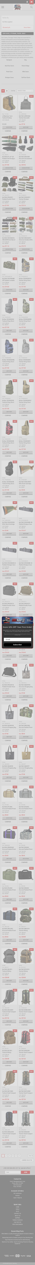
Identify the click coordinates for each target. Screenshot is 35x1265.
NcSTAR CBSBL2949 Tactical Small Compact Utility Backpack (9, 1133)
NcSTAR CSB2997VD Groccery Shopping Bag (9, 726)
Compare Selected (27, 1160)
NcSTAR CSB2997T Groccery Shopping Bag (26, 767)
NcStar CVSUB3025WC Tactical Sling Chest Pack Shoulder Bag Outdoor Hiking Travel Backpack (25, 320)
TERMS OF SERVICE (18, 1220)
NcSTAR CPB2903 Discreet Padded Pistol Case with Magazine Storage (25, 889)
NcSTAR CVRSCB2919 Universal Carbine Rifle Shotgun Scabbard (26, 239)
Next (30, 1155)
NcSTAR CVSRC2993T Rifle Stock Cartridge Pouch (25, 483)
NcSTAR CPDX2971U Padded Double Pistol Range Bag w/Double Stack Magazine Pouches (8, 605)
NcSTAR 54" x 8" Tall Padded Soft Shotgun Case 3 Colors (8, 158)
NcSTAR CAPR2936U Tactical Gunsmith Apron (24, 117)
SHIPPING (17, 1218)
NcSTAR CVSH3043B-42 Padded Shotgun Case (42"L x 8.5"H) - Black (9, 564)
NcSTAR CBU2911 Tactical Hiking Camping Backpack (7, 970)
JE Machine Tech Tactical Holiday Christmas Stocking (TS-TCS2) (8, 117)
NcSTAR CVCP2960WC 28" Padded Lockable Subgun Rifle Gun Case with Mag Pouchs (9, 280)
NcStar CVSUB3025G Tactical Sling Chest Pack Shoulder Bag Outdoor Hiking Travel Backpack (8, 401)
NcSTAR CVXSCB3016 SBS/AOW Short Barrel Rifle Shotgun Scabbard (8, 239)
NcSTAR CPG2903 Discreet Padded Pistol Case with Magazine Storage (9, 889)
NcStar (20, 112)
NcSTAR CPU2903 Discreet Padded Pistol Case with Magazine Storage (25, 808)
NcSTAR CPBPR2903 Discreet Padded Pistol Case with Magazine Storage (9, 848)
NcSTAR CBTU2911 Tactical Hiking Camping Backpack (24, 970)
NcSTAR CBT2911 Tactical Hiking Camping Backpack (7, 1052)
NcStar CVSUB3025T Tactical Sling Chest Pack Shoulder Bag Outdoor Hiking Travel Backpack (25, 442)
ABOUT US (17, 1215)
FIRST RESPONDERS (17, 1224)
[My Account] (27, 2)
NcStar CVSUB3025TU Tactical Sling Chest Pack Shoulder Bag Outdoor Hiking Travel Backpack (25, 280)
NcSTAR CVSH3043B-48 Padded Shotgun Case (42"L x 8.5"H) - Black (25, 523)
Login (14, 1197)
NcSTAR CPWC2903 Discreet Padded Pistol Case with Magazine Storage (25, 727)
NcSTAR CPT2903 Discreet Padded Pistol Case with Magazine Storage (9, 808)
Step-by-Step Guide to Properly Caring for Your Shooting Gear (17, 1237)
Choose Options (9, 167)
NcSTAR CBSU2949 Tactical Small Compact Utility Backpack (9, 1011)
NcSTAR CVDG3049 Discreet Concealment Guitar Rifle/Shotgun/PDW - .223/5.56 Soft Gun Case (25, 158)
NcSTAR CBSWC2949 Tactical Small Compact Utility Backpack (25, 1011)
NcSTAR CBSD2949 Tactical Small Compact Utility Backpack (25, 1133)
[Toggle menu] (2, 7)
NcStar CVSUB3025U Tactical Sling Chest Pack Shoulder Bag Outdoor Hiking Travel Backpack (8, 320)
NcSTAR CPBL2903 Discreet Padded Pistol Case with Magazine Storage (9, 930)
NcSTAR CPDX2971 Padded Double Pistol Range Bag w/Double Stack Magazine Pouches (8, 198)
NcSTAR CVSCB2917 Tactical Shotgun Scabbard (24, 198)
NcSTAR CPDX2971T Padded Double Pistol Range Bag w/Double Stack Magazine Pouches (25, 605)
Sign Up (20, 1197)
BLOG (17, 1211)
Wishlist (17, 1195)
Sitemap (15, 1263)
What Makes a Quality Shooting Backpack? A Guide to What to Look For (17, 1234)
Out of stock (9, 127)
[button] (17, 27)
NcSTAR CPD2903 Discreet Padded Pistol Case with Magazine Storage (25, 848)
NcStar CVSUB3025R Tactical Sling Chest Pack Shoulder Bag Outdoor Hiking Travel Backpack (8, 442)
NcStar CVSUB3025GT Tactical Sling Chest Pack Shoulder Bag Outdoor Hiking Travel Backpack (25, 401)
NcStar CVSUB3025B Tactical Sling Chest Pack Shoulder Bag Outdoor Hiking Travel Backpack (8, 483)
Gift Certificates (18, 1193)
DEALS (17, 1209)
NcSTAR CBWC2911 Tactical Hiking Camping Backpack (24, 930)
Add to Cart (25, 127)
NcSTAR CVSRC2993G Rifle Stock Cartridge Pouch (8, 523)
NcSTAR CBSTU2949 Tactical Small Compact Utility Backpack (25, 1092)
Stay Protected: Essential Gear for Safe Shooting (17, 1239)
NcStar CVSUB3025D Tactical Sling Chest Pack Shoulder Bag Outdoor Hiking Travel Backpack (25, 361)
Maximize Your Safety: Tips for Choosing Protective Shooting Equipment (17, 1242)
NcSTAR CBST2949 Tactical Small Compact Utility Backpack (9, 1092)
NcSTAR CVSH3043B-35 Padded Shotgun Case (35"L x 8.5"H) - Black (25, 564)
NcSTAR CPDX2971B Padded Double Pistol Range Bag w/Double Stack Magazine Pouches (8, 686)
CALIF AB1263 (17, 1222)
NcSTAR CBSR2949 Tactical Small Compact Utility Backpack (25, 1052)
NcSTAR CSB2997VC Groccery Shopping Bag (26, 685)
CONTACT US (17, 1213)
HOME (17, 1207)
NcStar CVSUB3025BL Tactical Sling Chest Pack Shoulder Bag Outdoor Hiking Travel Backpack (8, 361)
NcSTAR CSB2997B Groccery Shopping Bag (9, 767)
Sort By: (13, 90)
